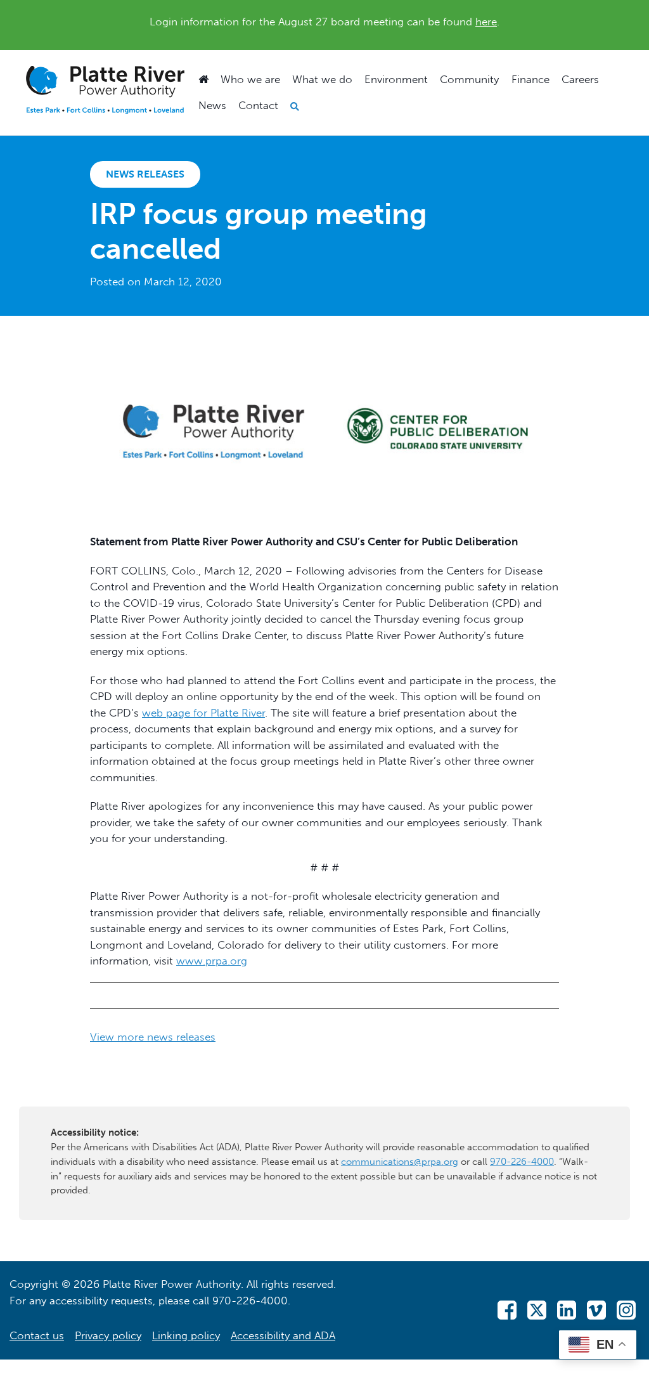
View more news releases (152, 1036)
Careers (580, 79)
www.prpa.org (211, 960)
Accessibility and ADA (283, 1335)
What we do (322, 79)
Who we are (250, 79)
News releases (145, 174)
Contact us (37, 1335)
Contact (258, 105)
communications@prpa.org (399, 1161)
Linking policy (186, 1335)
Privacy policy (108, 1335)
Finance (530, 79)
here (486, 21)
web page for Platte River (203, 712)
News (212, 105)
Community (469, 79)
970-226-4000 (522, 1161)
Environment (396, 79)
